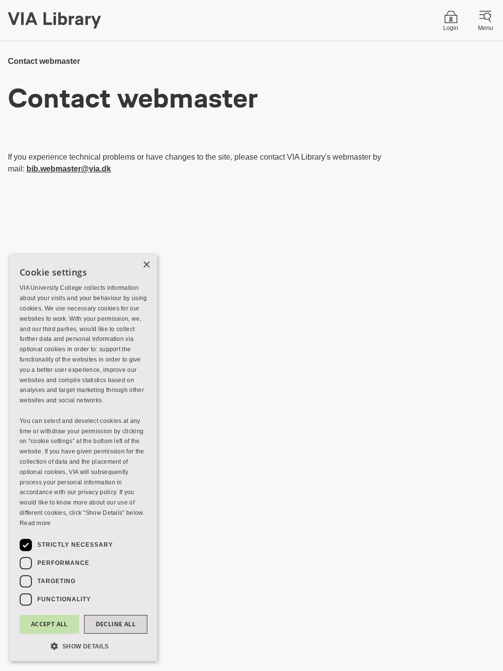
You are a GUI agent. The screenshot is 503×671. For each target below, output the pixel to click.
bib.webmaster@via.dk (69, 169)
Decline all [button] (116, 624)
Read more (35, 523)
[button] (83, 645)
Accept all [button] (49, 624)
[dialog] (83, 457)
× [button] (146, 265)
